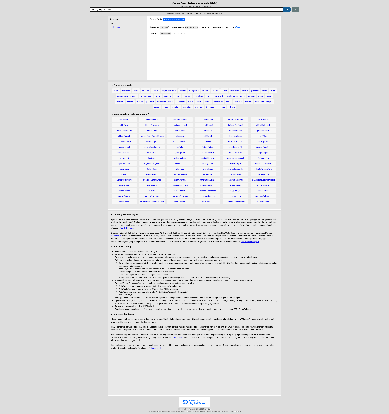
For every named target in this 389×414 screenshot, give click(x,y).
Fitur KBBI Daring (126, 227)
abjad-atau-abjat (169, 90)
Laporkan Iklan (157, 348)
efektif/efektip (152, 174)
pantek (158, 96)
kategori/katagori (207, 185)
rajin (166, 107)
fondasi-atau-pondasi (236, 96)
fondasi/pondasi (180, 125)
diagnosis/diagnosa (152, 163)
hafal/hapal (180, 168)
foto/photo (180, 136)
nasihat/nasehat (236, 179)
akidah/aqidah (124, 136)
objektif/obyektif (263, 125)
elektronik (234, 90)
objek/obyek (263, 119)
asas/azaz (124, 168)
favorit (269, 96)
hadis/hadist (180, 163)
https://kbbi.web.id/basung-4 (174, 19)
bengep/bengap (124, 196)
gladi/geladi (180, 152)
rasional (120, 101)
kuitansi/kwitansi (235, 125)
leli (209, 96)
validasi (130, 101)
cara (199, 101)
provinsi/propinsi (263, 146)
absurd (215, 90)
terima (207, 101)
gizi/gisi (180, 146)
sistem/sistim (263, 174)
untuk (228, 101)
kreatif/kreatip (208, 201)
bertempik (219, 96)
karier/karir (207, 174)
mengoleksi (194, 90)
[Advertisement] (214, 55)
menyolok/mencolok (235, 157)
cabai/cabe (152, 130)
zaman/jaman (263, 201)
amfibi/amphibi (124, 141)
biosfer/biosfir (152, 119)
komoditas (198, 96)
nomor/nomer (235, 196)
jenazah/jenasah (208, 152)
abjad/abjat (124, 119)
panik (260, 96)
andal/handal (124, 146)
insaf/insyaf (208, 125)
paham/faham (263, 130)
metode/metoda (235, 152)
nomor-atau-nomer (165, 101)
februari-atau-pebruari (215, 107)
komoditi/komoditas (207, 190)
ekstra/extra (152, 185)
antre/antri (124, 157)
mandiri (140, 101)
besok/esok (124, 201)
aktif (273, 90)
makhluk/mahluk (235, 141)
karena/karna (207, 168)
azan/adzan (124, 185)
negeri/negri (235, 190)
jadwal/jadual (207, 146)
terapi (224, 90)
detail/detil (152, 157)
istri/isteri (208, 136)
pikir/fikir (263, 136)
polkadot (150, 101)
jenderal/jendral (207, 157)
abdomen (126, 90)
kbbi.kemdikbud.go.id (250, 241)
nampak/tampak (235, 168)
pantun (245, 90)
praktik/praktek (263, 141)
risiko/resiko (263, 157)
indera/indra (208, 119)
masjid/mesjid (235, 146)
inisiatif (157, 107)
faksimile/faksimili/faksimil (152, 201)
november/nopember (235, 201)
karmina (167, 96)
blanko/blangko (152, 125)
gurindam (187, 107)
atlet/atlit (124, 174)
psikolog (145, 90)
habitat (183, 90)
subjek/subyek (263, 185)
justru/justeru (207, 163)
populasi (238, 101)
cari (177, 96)
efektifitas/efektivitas (152, 179)
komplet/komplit (208, 196)
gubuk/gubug (180, 157)
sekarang (199, 107)
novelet (251, 96)
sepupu (156, 90)
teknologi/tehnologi (263, 196)
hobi (136, 90)
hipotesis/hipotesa (180, 185)
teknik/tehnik (263, 190)
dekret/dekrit (152, 152)
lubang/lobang (235, 136)
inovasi (248, 101)
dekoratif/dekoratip (152, 146)
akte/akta (124, 125)
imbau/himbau (180, 201)
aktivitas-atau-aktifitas (126, 96)
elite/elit (152, 190)
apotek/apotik (124, 163)
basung (116, 27)
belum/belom (124, 190)
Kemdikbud (116, 235)
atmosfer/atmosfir (124, 179)
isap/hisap (207, 130)
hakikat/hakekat (180, 174)
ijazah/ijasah (179, 190)
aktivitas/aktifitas (124, 130)
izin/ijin (208, 141)
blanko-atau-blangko (263, 101)
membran (176, 107)
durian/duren (152, 168)
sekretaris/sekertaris (263, 168)
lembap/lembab (235, 130)
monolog (186, 96)
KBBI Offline (177, 337)
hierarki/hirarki (180, 179)
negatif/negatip (235, 185)
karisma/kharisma (207, 179)
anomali (205, 90)
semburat (180, 101)
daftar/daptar (152, 141)
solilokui (231, 107)
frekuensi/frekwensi (179, 141)
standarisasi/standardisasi (263, 179)
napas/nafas (235, 174)
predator (254, 90)
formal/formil (179, 130)
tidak (190, 101)
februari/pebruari (180, 119)
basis (264, 90)
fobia (116, 90)
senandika (218, 101)
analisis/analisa (124, 152)
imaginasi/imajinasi (180, 196)
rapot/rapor (263, 152)
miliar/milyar (235, 163)
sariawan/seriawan (263, 163)
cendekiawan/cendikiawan (152, 136)
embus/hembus (152, 196)
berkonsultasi (145, 96)
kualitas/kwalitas (235, 119)
